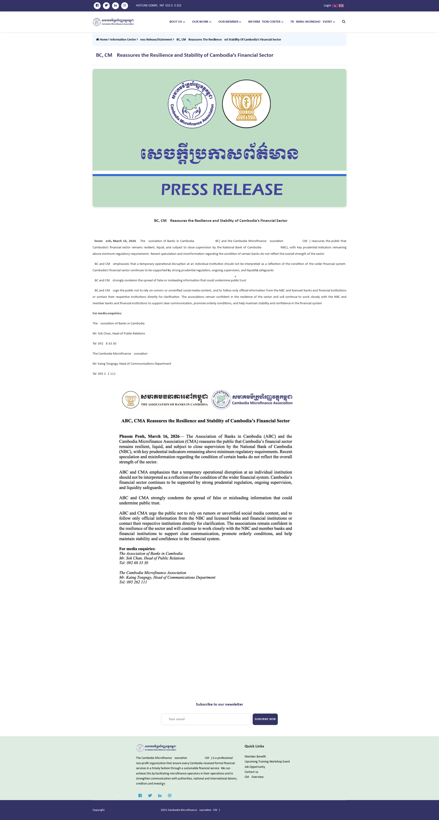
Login (327, 5)
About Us (174, 22)
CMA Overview (254, 777)
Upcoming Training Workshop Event (267, 761)
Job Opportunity (255, 767)
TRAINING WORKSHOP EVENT (311, 22)
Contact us (251, 772)
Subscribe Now (265, 719)
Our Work (200, 22)
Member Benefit (255, 756)
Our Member (228, 22)
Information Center (264, 22)
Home (103, 39)
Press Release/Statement (155, 39)
